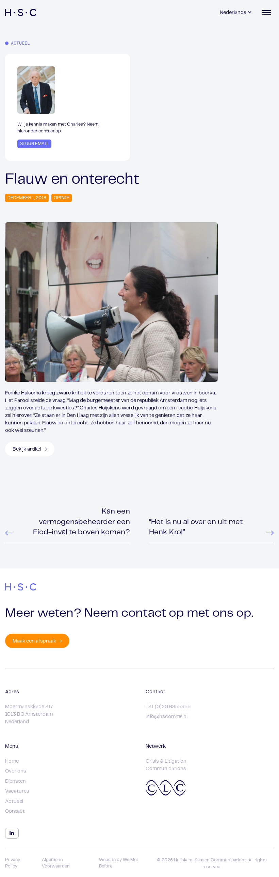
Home (12, 761)
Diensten (15, 781)
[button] (236, 12)
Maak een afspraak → (37, 641)
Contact (15, 811)
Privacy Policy (12, 863)
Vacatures (17, 791)
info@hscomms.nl (166, 716)
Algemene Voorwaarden (56, 863)
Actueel (14, 801)
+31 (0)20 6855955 (168, 706)
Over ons (15, 771)
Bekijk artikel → (30, 449)
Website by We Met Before (118, 863)
